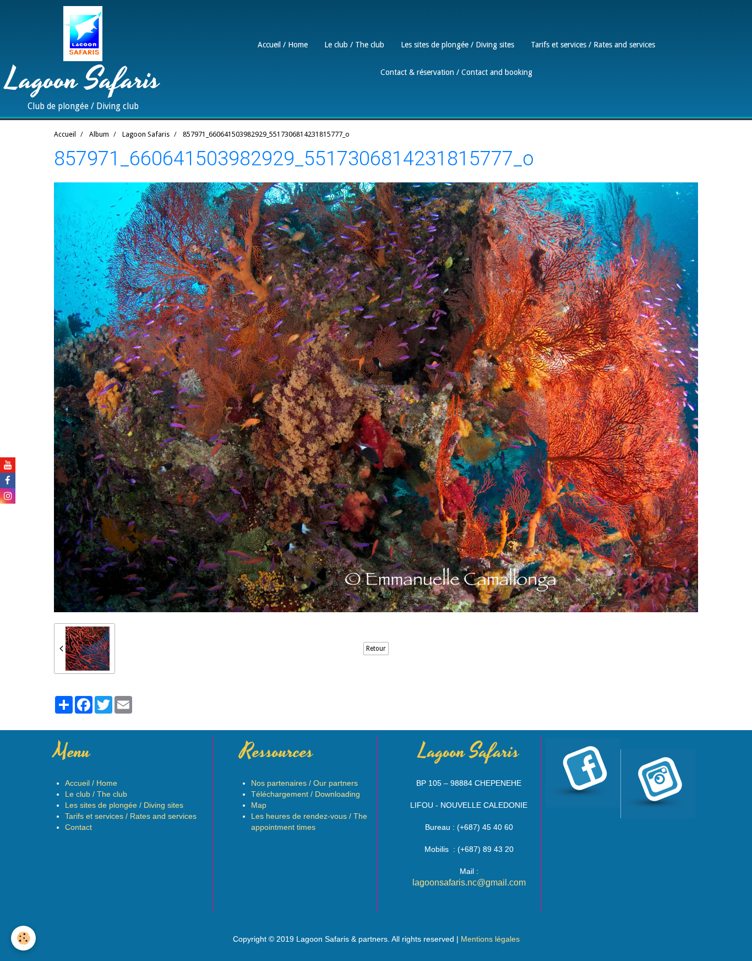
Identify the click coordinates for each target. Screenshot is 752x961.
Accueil (65, 134)
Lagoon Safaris (146, 134)
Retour (376, 648)
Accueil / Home (283, 44)
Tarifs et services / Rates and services (593, 44)
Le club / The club (354, 44)
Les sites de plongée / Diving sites (457, 44)
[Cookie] (23, 938)
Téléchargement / (305, 794)
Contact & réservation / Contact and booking (456, 72)
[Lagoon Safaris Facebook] (622, 741)
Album (99, 134)
